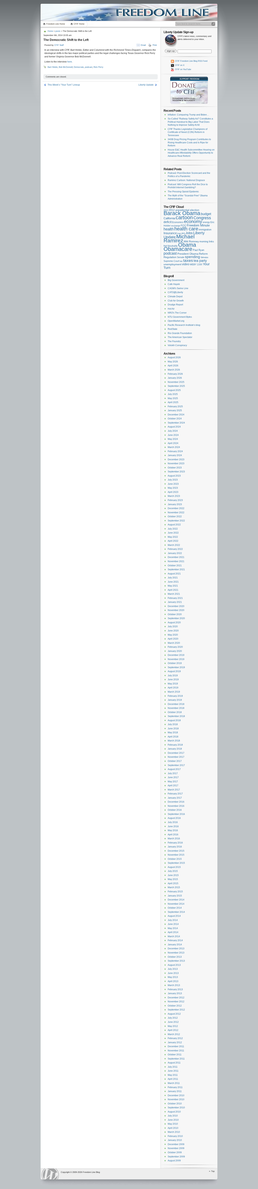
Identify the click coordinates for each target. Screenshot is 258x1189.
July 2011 (173, 1067)
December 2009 (176, 1144)
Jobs (189, 233)
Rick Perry (98, 67)
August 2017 (174, 769)
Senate (180, 257)
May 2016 (173, 830)
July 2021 (173, 577)
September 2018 (176, 716)
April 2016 (173, 834)
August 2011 (174, 1062)
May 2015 (173, 879)
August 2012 (174, 1014)
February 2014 (175, 940)
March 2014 (174, 936)
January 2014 (175, 944)
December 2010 (176, 1095)
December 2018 (176, 704)
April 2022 (173, 541)
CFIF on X (179, 65)
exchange (175, 226)
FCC (183, 225)
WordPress (50, 1174)
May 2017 (173, 781)
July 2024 (173, 431)
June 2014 (173, 924)
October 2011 (175, 1054)
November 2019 (176, 659)
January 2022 (175, 553)
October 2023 (175, 467)
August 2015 (174, 867)
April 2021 (173, 590)
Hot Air (171, 308)
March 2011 (174, 1083)
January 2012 (175, 1042)
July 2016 (173, 822)
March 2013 (174, 985)
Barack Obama (182, 213)
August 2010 (174, 1111)
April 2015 (173, 883)
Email (143, 45)
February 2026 (175, 374)
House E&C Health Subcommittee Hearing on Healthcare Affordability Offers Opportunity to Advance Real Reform (191, 152)
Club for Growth (176, 300)
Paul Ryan (198, 250)
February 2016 (175, 842)
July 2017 (173, 773)
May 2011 (173, 1075)
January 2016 (175, 846)
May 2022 (173, 537)
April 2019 (173, 687)
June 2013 (173, 973)
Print (155, 45)
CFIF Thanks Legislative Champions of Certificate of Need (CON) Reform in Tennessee (187, 132)
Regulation (170, 257)
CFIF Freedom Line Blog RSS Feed (190, 61)
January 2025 (175, 410)
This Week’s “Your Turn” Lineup (64, 84)
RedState (172, 329)
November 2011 (176, 1050)
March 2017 (174, 789)
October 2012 (175, 1005)
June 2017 (173, 777)
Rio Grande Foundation (180, 333)
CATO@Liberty (175, 292)
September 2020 (176, 618)
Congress (202, 217)
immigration (205, 229)
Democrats (79, 67)
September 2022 (176, 520)
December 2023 (176, 459)
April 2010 (173, 1128)
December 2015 (176, 851)
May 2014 (173, 928)
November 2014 (176, 904)
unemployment (172, 264)
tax (181, 261)
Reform (203, 253)
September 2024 (176, 422)
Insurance (170, 233)
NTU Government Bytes (180, 317)
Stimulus (204, 257)
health (169, 229)
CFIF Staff (59, 45)
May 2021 (173, 585)
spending (192, 257)
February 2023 (175, 500)
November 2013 (176, 952)
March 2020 (174, 643)
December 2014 (176, 899)
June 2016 (173, 826)
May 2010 (173, 1124)
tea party (200, 261)
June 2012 (173, 1022)
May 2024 (173, 439)
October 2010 (175, 1103)
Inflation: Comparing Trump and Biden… (188, 114)
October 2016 (175, 810)
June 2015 (173, 875)
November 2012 (176, 1001)
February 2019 (175, 696)
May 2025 (173, 398)
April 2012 (173, 1030)
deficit (167, 222)
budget (206, 214)
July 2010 (173, 1115)
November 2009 (176, 1148)
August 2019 (174, 671)
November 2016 (176, 806)
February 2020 (175, 647)
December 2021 (176, 557)
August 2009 (174, 1160)
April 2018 (173, 736)
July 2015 (173, 871)
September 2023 (176, 471)
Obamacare (178, 249)
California (169, 218)
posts (57, 31)
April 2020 (173, 638)
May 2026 (173, 361)
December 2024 (176, 414)
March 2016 (174, 838)
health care (186, 229)
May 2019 (173, 683)
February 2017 (175, 793)
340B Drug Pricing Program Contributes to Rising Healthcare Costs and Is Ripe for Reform (189, 142)
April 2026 (173, 365)
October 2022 (175, 516)
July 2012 (173, 1018)
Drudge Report (175, 304)
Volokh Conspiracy (177, 345)
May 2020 (173, 635)
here (69, 61)
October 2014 (175, 908)
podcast (88, 67)
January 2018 (175, 748)
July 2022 (173, 528)
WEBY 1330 (196, 264)
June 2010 (173, 1120)
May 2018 (173, 732)
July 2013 (173, 969)
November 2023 (176, 463)
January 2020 (175, 651)
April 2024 (173, 443)
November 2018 (176, 708)
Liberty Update (146, 84)
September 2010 (176, 1107)
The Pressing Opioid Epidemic (183, 191)
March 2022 (174, 545)
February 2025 (175, 406)
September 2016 (176, 814)
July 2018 (173, 724)
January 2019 (175, 700)
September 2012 (176, 1009)
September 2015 (176, 863)
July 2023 (173, 479)
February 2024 (175, 451)
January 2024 (175, 455)
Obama (187, 245)
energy (206, 222)
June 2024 (173, 435)
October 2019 (175, 663)
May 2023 (173, 488)
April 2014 (173, 932)
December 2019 (176, 655)
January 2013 (175, 993)
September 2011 (176, 1058)
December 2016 (176, 801)
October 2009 (175, 1152)
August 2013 (174, 965)
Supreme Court (171, 261)
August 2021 (174, 573)
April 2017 (173, 785)
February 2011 (175, 1087)
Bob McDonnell (66, 67)
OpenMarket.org (176, 321)
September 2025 (176, 386)
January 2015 (175, 895)
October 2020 (175, 614)
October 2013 (175, 957)
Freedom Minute (198, 225)
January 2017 (175, 798)
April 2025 (173, 402)
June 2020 (173, 630)
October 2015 (175, 859)
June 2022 (173, 532)
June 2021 (173, 581)
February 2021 (175, 598)
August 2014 (174, 916)
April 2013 (173, 981)
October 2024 (175, 418)
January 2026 (175, 378)
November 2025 (176, 382)
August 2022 (174, 524)
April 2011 (173, 1079)
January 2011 (175, 1091)
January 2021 (175, 602)
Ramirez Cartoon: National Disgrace (186, 180)
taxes (188, 260)
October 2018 (175, 712)
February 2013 (175, 989)
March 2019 (174, 691)
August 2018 (174, 720)
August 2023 (174, 475)
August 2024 (174, 426)
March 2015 (174, 887)
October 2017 (175, 761)
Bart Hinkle (53, 67)
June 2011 (173, 1071)
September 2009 (176, 1156)
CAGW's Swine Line (178, 288)
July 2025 (173, 394)
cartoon (184, 217)
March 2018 (174, 740)
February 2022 (175, 549)
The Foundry (174, 341)
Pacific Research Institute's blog (184, 325)
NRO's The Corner (177, 312)
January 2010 (175, 1140)
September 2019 (176, 667)
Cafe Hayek (174, 284)
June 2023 (173, 484)
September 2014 (176, 912)
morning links (206, 241)
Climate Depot (175, 296)
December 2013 (176, 948)
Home (50, 31)
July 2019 (173, 675)
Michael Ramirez (179, 239)
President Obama (187, 253)
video (185, 264)
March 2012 (174, 1034)
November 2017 (176, 757)
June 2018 (173, 728)
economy (193, 221)
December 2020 (176, 606)
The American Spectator (180, 337)
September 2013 (176, 961)
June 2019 (173, 679)
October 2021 (175, 565)
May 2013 (173, 977)
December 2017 (176, 753)
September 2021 (176, 569)
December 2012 (176, 997)
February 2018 (175, 745)
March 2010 (174, 1132)
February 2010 (175, 1136)
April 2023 (173, 492)
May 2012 (173, 1026)
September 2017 (176, 765)
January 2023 (175, 504)
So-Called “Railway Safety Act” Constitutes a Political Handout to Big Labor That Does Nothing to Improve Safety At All (190, 121)
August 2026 (174, 357)
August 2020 (174, 622)
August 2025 (174, 390)
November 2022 (176, 512)
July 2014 (173, 920)
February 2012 (175, 1038)
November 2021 (176, 561)
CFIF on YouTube (182, 69)
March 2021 (174, 594)
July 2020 (173, 626)
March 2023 (174, 496)
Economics (177, 222)
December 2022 (176, 508)
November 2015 (176, 855)
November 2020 (176, 610)
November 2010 (176, 1099)
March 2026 (174, 369)
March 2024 (174, 447)
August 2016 (174, 818)
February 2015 (175, 891)
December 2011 (176, 1046)
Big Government (176, 280)
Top (213, 1171)
